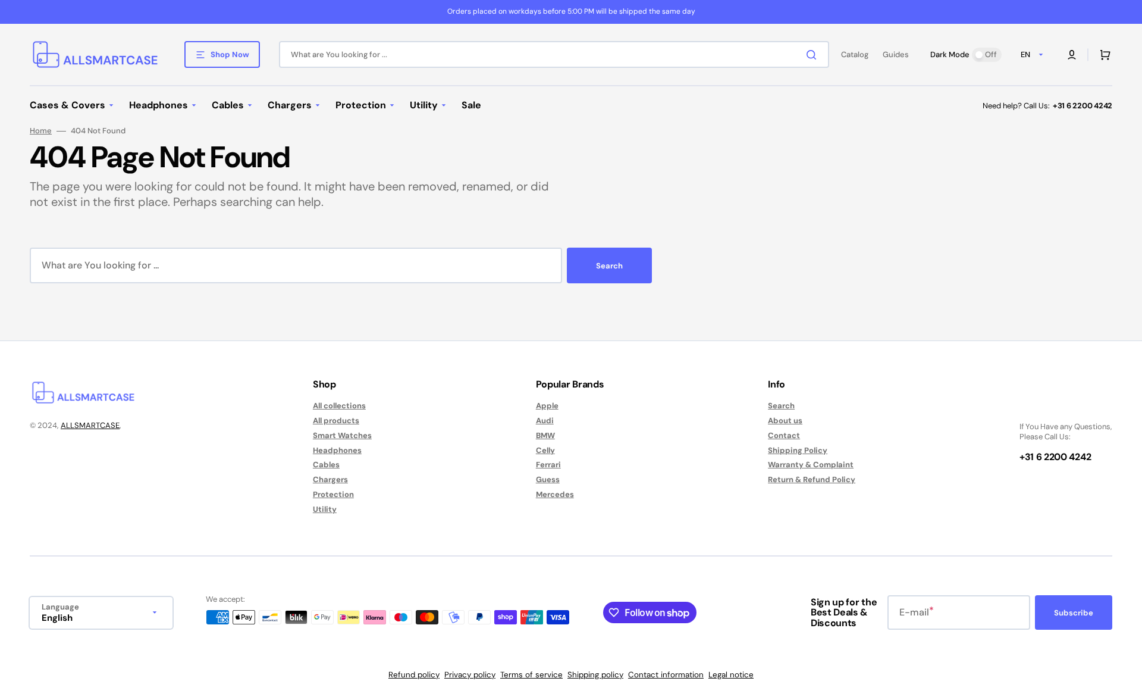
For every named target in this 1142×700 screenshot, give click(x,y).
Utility (325, 509)
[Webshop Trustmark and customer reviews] (1055, 406)
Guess (548, 479)
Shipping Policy (797, 450)
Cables (326, 465)
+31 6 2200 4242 (1082, 106)
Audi (545, 420)
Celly (545, 450)
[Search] (813, 55)
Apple (547, 406)
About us (785, 420)
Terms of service (531, 675)
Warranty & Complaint (811, 465)
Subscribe (1073, 613)
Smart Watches (342, 435)
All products (336, 420)
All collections (339, 406)
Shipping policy (595, 675)
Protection (333, 494)
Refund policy (414, 675)
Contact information (666, 675)
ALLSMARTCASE (90, 425)
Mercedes (555, 494)
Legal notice (731, 675)
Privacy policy (469, 675)
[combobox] (554, 54)
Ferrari (548, 465)
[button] (1072, 55)
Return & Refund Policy (811, 479)
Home (41, 131)
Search (609, 266)
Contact (784, 435)
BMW (545, 435)
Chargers (330, 479)
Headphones (337, 450)
